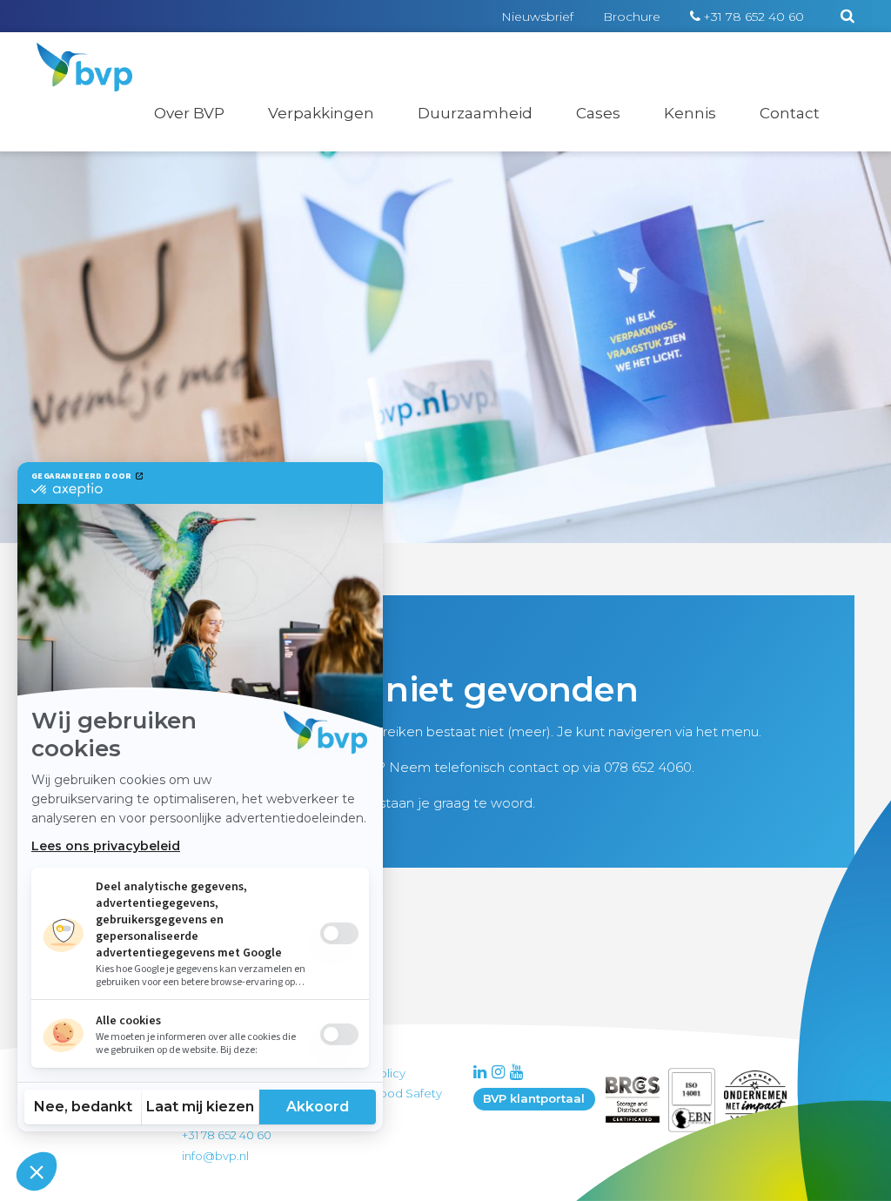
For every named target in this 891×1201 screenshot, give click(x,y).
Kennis (690, 113)
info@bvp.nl (215, 1156)
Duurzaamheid (475, 113)
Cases (598, 113)
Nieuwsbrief (537, 16)
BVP (73, 54)
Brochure (631, 16)
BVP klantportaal (534, 1098)
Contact (790, 113)
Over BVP (189, 113)
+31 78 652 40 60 (753, 16)
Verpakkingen (321, 113)
